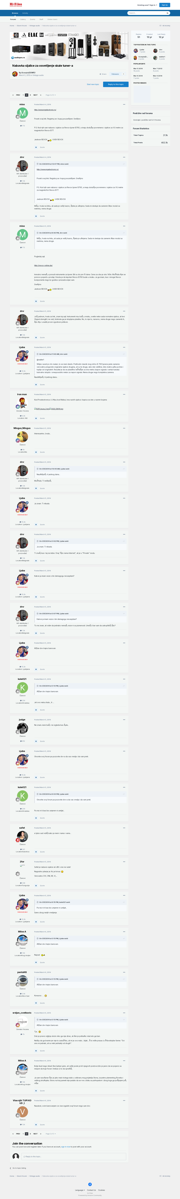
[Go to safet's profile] (22, 836)
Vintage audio (38, 75)
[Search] (167, 13)
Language (79, 1190)
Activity (25, 13)
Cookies (101, 1190)
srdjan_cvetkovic (22, 1012)
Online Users (52, 19)
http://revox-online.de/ (43, 265)
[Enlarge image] (49, 139)
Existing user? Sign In (147, 5)
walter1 (162, 57)
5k (23, 450)
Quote (42, 147)
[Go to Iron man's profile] (22, 403)
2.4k (23, 994)
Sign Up (165, 5)
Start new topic (93, 84)
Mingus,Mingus (22, 428)
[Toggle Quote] (38, 164)
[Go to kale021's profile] (22, 687)
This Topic (158, 13)
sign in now (65, 1147)
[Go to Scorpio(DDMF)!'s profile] (15, 74)
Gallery (23, 19)
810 (23, 741)
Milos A (22, 931)
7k (23, 1034)
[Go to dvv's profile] (22, 165)
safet (22, 828)
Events (32, 19)
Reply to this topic (116, 84)
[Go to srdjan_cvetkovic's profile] (22, 1021)
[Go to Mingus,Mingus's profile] (22, 436)
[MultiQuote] (36, 147)
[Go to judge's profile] (22, 728)
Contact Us (91, 1190)
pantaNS (22, 972)
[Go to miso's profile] (22, 113)
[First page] (13, 95)
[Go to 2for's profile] (22, 870)
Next (35, 95)
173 (23, 126)
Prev (18, 95)
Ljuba (22, 347)
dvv (22, 157)
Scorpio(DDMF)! (28, 73)
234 (23, 700)
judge (22, 719)
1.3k (23, 181)
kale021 (22, 679)
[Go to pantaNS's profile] (22, 980)
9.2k (23, 416)
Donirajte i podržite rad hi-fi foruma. (147, 120)
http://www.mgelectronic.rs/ (45, 110)
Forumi (13, 19)
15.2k (23, 371)
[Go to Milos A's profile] (22, 940)
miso (22, 104)
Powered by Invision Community (90, 1195)
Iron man (22, 394)
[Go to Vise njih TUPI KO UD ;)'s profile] (22, 1111)
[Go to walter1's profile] (155, 58)
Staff (41, 19)
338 (23, 883)
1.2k (23, 1124)
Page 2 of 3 (50, 95)
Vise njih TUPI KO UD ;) (22, 1101)
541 (23, 849)
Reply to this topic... (33, 1156)
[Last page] (40, 95)
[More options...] (124, 104)
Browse (15, 13)
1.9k (23, 953)
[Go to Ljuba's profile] (22, 355)
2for (22, 861)
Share (103, 74)
